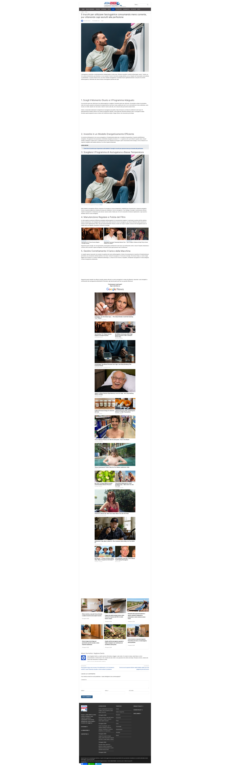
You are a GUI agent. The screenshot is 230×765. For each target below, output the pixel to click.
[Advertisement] (115, 90)
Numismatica (119, 729)
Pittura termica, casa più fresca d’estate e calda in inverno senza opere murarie (106, 719)
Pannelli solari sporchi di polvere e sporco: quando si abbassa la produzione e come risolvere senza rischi (106, 747)
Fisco (117, 720)
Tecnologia (118, 726)
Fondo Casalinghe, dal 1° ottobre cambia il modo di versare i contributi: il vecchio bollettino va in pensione (106, 728)
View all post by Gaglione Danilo (94, 661)
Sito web (131, 690)
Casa (102, 20)
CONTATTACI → (85, 734)
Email (107, 690)
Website (104, 661)
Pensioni (118, 714)
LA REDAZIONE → (85, 730)
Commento (84, 679)
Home (117, 709)
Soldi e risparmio (120, 711)
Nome (83, 690)
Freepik (101, 204)
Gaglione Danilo (86, 20)
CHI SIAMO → (84, 726)
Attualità (118, 732)
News (117, 735)
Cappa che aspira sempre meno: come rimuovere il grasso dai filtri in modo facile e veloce (106, 737)
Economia (118, 717)
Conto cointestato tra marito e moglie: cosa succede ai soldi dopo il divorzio (106, 710)
